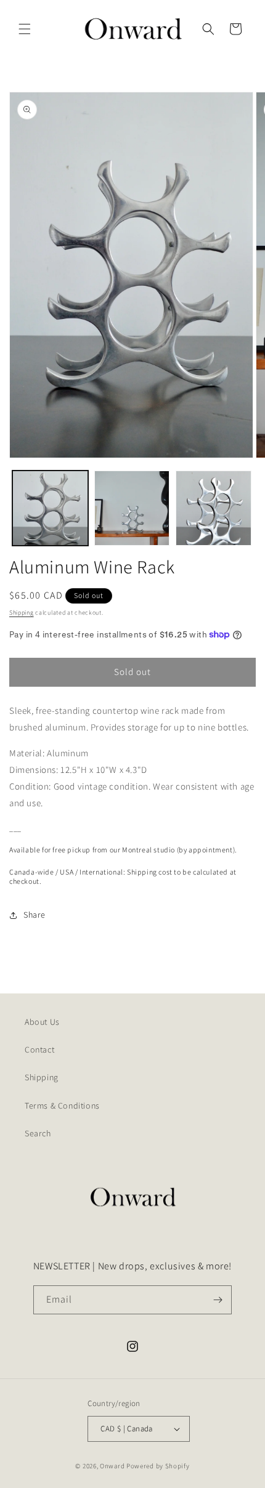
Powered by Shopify (158, 1466)
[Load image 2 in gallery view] (132, 508)
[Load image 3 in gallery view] (213, 508)
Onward (112, 1466)
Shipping (21, 613)
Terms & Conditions (62, 1105)
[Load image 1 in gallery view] (50, 508)
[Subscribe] (217, 1299)
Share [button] (34, 914)
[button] (24, 28)
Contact (39, 1049)
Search (38, 1133)
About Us (42, 1021)
